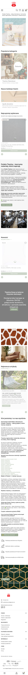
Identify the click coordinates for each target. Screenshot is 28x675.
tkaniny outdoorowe (6, 470)
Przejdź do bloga (5, 368)
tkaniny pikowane (5, 467)
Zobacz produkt (14, 150)
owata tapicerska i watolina (8, 473)
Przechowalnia (4, 629)
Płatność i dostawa (5, 634)
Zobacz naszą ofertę (6, 204)
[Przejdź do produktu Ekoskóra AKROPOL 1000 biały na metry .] (14, 253)
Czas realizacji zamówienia (7, 636)
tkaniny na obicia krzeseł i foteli (9, 459)
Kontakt (2, 649)
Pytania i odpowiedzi (6, 617)
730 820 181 (5, 600)
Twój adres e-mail (6, 575)
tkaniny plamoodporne (6, 468)
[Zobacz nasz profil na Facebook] (2, 607)
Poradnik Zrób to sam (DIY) (8, 390)
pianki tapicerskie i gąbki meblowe (9, 474)
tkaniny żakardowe (5, 463)
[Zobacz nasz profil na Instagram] (4, 607)
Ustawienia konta (5, 627)
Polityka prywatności (6, 643)
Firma (2, 650)
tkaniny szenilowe (5, 461)
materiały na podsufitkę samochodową (10, 472)
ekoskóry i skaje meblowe (7, 464)
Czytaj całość (6, 405)
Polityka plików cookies (6, 641)
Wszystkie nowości (5, 239)
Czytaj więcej (14, 309)
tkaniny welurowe (5, 460)
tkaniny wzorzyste (5, 469)
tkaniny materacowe (6, 465)
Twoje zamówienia (5, 625)
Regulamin (10, 581)
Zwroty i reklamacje (5, 615)
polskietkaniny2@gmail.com (9, 602)
